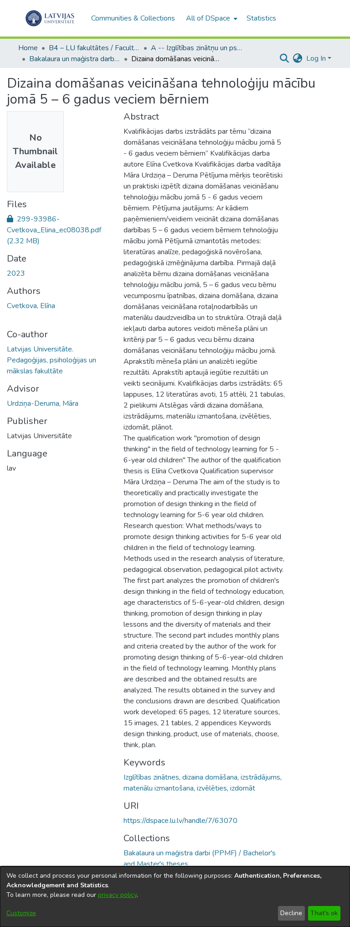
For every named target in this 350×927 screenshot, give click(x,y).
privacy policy (117, 894)
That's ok (324, 913)
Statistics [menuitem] (261, 18)
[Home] (50, 18)
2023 (16, 273)
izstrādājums (260, 777)
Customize (21, 913)
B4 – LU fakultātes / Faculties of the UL (94, 48)
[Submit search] (284, 58)
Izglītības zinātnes (151, 777)
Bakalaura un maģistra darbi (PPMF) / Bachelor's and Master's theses (74, 59)
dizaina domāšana (209, 777)
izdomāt (242, 788)
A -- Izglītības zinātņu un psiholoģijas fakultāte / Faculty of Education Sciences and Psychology (196, 48)
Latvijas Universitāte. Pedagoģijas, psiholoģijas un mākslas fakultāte (51, 360)
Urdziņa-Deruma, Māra (42, 403)
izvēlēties (212, 788)
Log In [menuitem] (316, 58)
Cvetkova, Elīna (31, 306)
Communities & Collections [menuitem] (133, 18)
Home (28, 48)
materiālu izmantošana (159, 788)
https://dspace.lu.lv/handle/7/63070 (180, 821)
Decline (291, 913)
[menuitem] (210, 18)
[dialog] (175, 896)
